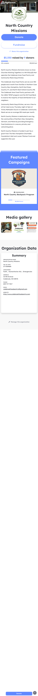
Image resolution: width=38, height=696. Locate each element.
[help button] (35, 693)
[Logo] (8, 2)
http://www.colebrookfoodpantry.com (16, 294)
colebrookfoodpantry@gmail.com (15, 289)
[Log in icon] (35, 2)
